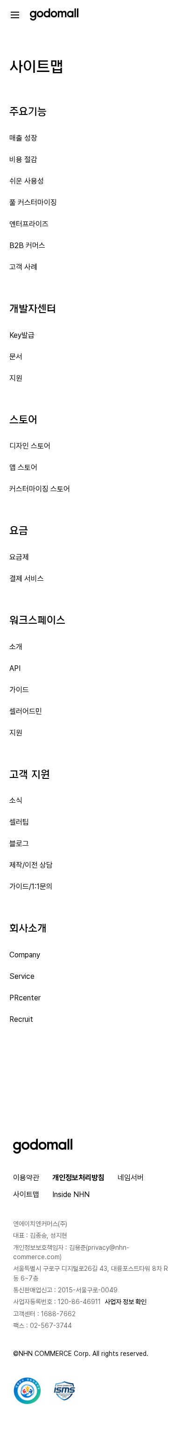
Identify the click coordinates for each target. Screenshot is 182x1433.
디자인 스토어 (29, 446)
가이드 (19, 689)
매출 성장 (23, 138)
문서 (15, 356)
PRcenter (25, 997)
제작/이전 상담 (31, 865)
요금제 (19, 557)
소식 (15, 800)
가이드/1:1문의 (31, 886)
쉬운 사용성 (26, 181)
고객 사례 (23, 267)
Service (22, 976)
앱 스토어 (23, 467)
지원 (15, 378)
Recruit (21, 1019)
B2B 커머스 (27, 245)
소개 (15, 646)
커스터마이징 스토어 (39, 489)
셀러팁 (19, 822)
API (15, 668)
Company (24, 954)
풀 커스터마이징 (33, 202)
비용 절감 (23, 159)
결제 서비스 (26, 578)
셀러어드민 (25, 711)
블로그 (19, 843)
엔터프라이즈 (29, 224)
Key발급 (22, 335)
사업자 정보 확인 (126, 1301)
